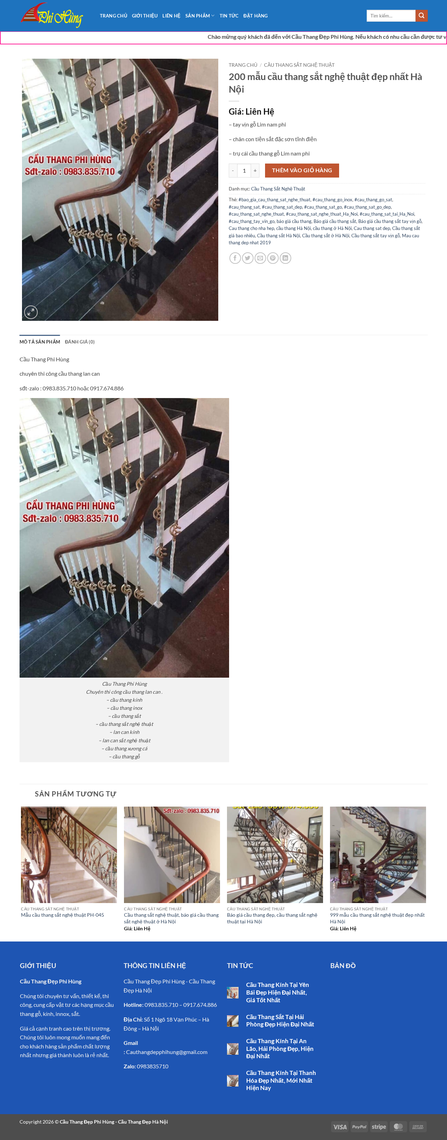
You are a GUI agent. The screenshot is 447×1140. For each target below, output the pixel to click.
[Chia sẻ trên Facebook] (235, 258)
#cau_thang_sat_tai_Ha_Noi (387, 214)
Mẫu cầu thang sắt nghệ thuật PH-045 (62, 915)
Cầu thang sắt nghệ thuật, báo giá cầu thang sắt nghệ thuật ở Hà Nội (171, 918)
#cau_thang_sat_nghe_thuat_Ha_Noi (322, 214)
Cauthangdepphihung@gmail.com (166, 1051)
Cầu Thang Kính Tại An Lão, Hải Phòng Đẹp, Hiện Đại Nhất (280, 1049)
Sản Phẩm (197, 16)
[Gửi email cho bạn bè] (260, 258)
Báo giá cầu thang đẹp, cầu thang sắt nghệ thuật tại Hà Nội (272, 918)
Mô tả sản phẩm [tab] (40, 342)
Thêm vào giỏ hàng (302, 170)
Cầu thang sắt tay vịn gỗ (375, 235)
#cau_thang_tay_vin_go (251, 221)
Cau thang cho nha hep (251, 228)
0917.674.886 (200, 1004)
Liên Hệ (171, 16)
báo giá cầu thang (294, 221)
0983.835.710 (161, 1004)
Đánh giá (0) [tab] (80, 342)
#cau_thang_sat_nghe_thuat (256, 214)
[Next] (425, 873)
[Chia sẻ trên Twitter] (248, 258)
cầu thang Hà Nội (293, 228)
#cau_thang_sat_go (323, 207)
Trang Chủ (113, 16)
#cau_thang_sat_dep (282, 207)
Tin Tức (229, 16)
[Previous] (21, 873)
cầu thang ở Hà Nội (332, 228)
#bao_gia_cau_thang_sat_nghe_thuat (274, 199)
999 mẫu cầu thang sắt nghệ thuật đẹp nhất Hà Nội (377, 918)
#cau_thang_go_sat (373, 199)
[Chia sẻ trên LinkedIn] (285, 258)
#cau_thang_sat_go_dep (367, 207)
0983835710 (152, 1066)
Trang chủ (243, 65)
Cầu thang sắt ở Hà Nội (325, 235)
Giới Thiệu (145, 16)
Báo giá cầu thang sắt (335, 221)
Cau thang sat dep (372, 228)
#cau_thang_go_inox (332, 199)
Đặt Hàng (255, 16)
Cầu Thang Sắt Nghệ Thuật (299, 65)
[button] (31, 312)
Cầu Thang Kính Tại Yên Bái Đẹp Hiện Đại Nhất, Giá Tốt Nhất (277, 992)
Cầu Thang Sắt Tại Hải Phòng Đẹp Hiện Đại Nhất (280, 1020)
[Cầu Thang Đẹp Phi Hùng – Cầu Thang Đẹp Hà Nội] (54, 15)
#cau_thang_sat (244, 207)
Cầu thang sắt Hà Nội (278, 235)
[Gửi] (421, 16)
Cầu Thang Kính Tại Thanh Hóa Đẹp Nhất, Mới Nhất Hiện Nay (281, 1080)
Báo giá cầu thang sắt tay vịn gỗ (390, 221)
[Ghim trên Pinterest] (273, 258)
